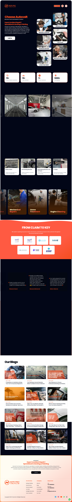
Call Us (10, 38)
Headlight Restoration (30, 491)
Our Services (39, 487)
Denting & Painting (29, 483)
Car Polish (28, 489)
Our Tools (38, 493)
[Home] (10, 6)
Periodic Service (29, 485)
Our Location (39, 491)
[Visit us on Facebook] (55, 497)
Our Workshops (39, 489)
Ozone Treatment (29, 493)
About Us (38, 483)
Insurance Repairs (29, 487)
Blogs (38, 485)
